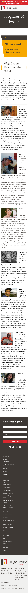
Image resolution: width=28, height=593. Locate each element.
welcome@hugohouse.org (9, 585)
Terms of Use (21, 588)
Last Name (5, 430)
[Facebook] (10, 447)
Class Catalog (6, 454)
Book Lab (5, 468)
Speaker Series (6, 487)
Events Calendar (6, 484)
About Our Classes (7, 457)
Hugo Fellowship (7, 505)
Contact (4, 550)
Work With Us (6, 536)
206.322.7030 (5, 583)
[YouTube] (20, 447)
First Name (5, 425)
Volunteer (5, 517)
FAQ (4, 538)
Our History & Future (8, 527)
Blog (4, 530)
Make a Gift (5, 512)
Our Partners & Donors (8, 520)
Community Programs (8, 493)
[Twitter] (13, 447)
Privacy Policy (14, 588)
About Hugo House (7, 524)
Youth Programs (6, 490)
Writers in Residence (8, 507)
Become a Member (7, 514)
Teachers (5, 471)
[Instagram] (17, 447)
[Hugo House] (14, 562)
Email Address (6, 434)
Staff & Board (6, 533)
